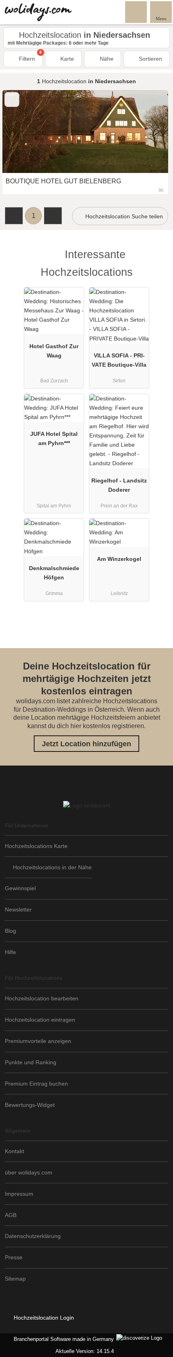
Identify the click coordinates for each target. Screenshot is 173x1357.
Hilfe (10, 952)
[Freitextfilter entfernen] (136, 11)
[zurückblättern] (22, 131)
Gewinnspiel (20, 888)
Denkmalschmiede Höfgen (54, 573)
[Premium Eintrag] (156, 261)
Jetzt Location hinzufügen (86, 744)
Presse (14, 1257)
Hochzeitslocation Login (43, 1317)
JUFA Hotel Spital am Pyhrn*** (54, 438)
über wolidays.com (28, 1172)
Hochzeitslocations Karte (36, 846)
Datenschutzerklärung (33, 1236)
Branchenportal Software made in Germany (62, 1339)
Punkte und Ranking (30, 1062)
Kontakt (14, 1151)
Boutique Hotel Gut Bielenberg (63, 181)
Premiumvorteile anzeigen (38, 1041)
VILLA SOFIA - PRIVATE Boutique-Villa (119, 360)
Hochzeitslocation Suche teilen (123, 216)
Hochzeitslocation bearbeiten (41, 998)
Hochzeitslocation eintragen (40, 1019)
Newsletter (18, 909)
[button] (14, 215)
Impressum (19, 1194)
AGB (10, 1215)
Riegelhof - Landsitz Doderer (119, 485)
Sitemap (15, 1278)
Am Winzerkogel (119, 559)
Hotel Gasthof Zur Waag (53, 351)
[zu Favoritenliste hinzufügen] (11, 99)
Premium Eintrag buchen (36, 1083)
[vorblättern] (148, 131)
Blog (10, 931)
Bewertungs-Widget (30, 1105)
